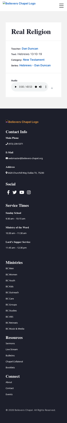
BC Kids (9, 286)
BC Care (10, 298)
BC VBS (9, 316)
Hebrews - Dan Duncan (35, 65)
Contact (10, 388)
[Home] (19, 5)
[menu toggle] (61, 5)
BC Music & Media (15, 328)
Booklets (10, 367)
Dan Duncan (30, 48)
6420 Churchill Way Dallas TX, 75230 (25, 172)
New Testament (33, 59)
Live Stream (12, 349)
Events (9, 394)
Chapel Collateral (14, 361)
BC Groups (11, 304)
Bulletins (10, 355)
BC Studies (11, 310)
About (9, 382)
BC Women (11, 274)
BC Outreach (12, 292)
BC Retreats (12, 322)
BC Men (10, 268)
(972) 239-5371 (15, 143)
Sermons (10, 343)
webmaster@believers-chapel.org (25, 158)
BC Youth (10, 280)
